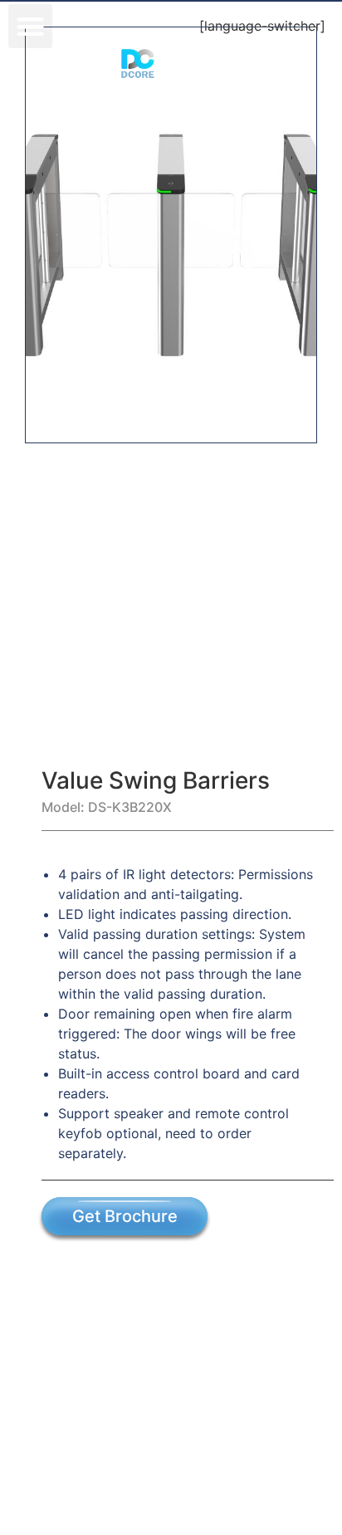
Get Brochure (125, 1216)
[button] (30, 26)
